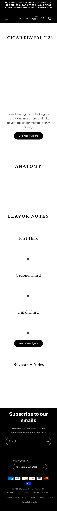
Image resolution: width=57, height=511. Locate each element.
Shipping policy (46, 497)
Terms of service (29, 497)
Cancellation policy (29, 502)
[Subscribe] (47, 441)
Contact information (41, 492)
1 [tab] (24, 259)
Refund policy (23, 492)
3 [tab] (32, 259)
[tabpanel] (28, 252)
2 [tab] (28, 259)
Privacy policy (13, 497)
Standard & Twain (27, 489)
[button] (6, 18)
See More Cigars (28, 136)
